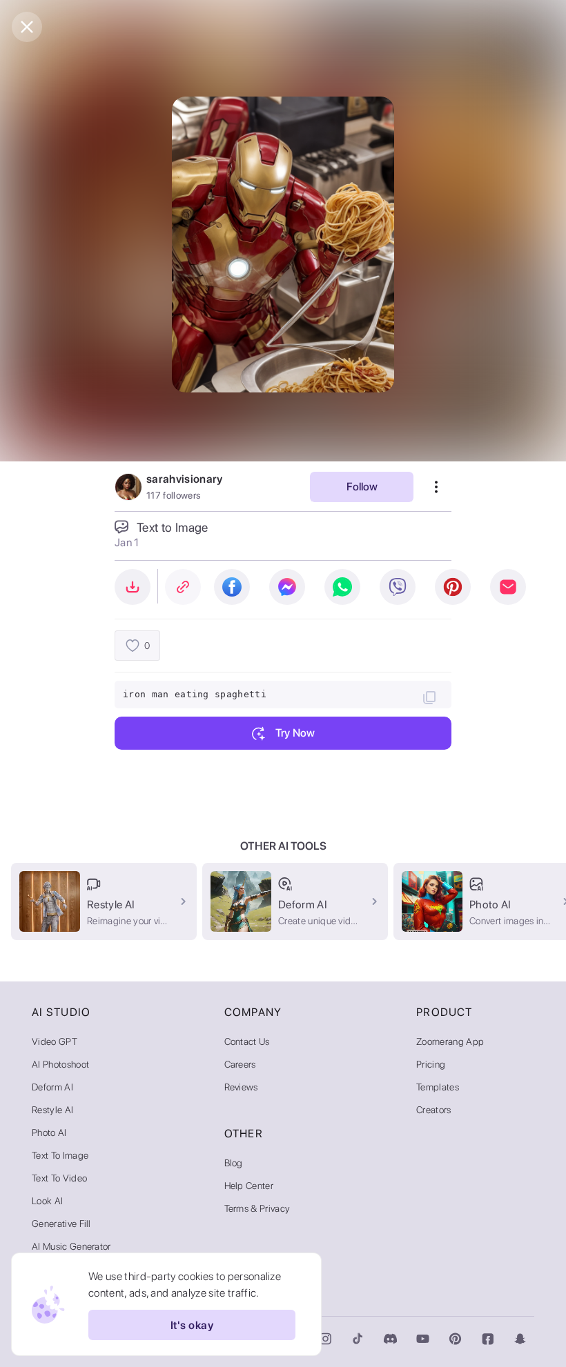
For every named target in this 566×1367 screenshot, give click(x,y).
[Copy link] (183, 587)
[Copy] (429, 697)
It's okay (191, 1325)
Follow (362, 486)
